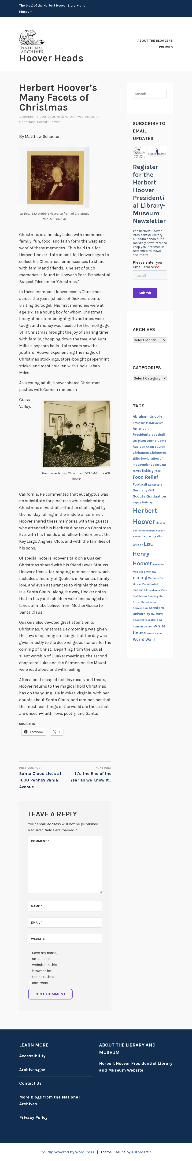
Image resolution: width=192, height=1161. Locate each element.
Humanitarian (146, 530)
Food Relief (145, 477)
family (137, 470)
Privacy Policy (33, 1117)
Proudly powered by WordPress (67, 1152)
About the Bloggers (155, 41)
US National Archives (67, 117)
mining (140, 577)
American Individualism (148, 422)
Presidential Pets (156, 590)
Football (140, 484)
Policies (166, 47)
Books (151, 440)
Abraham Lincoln (147, 416)
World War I (144, 639)
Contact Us (30, 1083)
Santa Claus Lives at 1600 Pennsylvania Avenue (40, 778)
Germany (140, 490)
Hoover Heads (51, 58)
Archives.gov (32, 1069)
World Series (154, 633)
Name (36, 906)
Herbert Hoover (48, 122)
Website (38, 939)
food (158, 470)
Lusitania (158, 564)
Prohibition (140, 596)
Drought (160, 464)
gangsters (155, 484)
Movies (137, 584)
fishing (148, 470)
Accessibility (32, 1055)
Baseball (158, 434)
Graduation (156, 496)
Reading (153, 596)
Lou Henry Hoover (143, 553)
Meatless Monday (144, 571)
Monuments (155, 577)
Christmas (27, 122)
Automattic (141, 1152)
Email (37, 923)
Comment (40, 841)
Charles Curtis (155, 446)
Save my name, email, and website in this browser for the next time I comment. (44, 968)
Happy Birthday (142, 502)
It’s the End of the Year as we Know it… (90, 774)
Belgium (139, 441)
